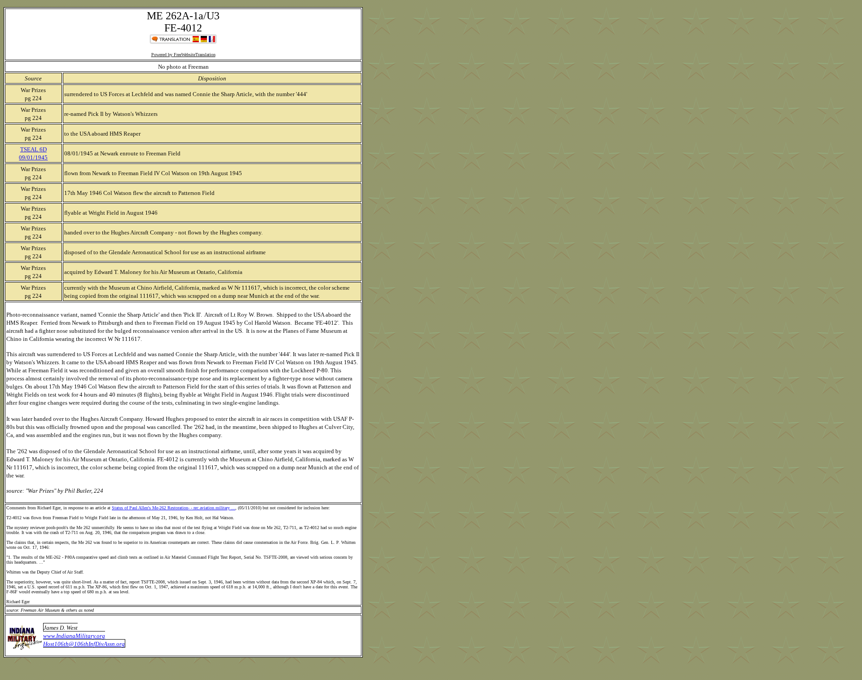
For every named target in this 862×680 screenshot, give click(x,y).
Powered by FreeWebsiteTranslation (183, 54)
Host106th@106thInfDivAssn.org (84, 643)
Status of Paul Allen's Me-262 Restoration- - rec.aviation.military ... (173, 507)
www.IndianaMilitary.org (74, 635)
